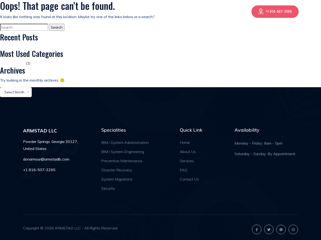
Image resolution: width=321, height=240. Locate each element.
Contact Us (231, 11)
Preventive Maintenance (121, 160)
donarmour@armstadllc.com (46, 159)
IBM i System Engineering (122, 151)
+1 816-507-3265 (279, 11)
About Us (167, 11)
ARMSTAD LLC (39, 12)
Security (108, 188)
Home (146, 11)
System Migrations (117, 179)
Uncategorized (12, 63)
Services (190, 11)
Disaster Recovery (116, 170)
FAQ (210, 11)
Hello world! (10, 46)
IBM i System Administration (125, 142)
